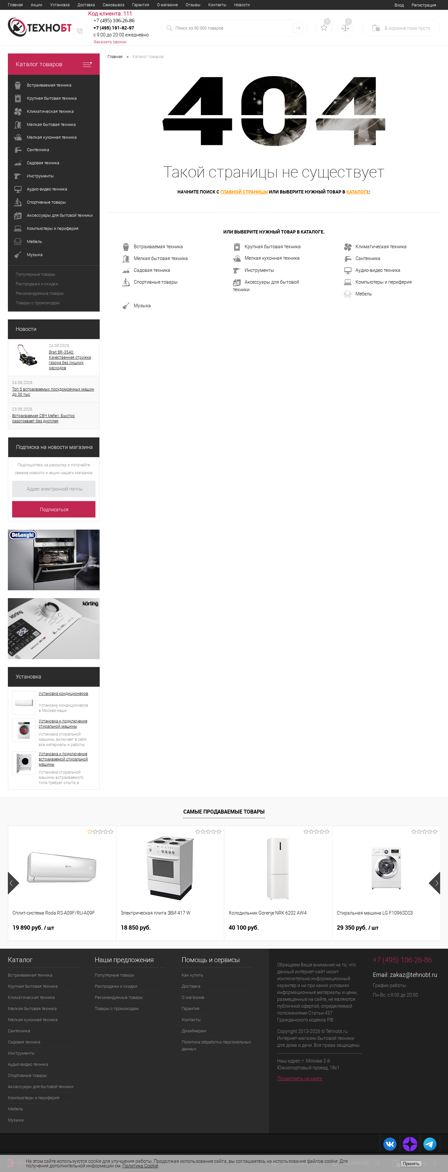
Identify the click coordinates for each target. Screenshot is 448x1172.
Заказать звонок (110, 41)
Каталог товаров (39, 64)
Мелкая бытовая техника (161, 258)
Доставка (86, 5)
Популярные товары (35, 274)
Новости (242, 5)
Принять (411, 1163)
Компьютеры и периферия (384, 282)
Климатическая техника (381, 246)
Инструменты (259, 270)
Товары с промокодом (38, 302)
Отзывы (193, 5)
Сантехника (368, 258)
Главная (15, 5)
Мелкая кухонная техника (272, 258)
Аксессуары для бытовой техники (266, 285)
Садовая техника (152, 270)
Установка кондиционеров (63, 693)
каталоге (357, 192)
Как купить (192, 975)
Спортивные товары (156, 282)
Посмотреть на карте (299, 1078)
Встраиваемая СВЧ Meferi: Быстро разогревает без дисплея (43, 418)
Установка (60, 5)
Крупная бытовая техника (273, 246)
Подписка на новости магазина (54, 447)
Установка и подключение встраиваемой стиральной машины (63, 759)
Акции (36, 5)
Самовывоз (113, 5)
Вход (399, 5)
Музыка (142, 305)
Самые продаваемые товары (224, 811)
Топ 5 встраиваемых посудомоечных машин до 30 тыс (53, 392)
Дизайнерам (194, 1030)
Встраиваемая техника (158, 246)
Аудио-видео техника (378, 270)
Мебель (364, 293)
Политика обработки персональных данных (216, 1045)
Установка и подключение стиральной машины (63, 724)
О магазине (167, 5)
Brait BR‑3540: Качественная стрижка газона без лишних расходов (70, 360)
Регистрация (424, 5)
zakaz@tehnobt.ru (413, 974)
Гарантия (140, 5)
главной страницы (244, 192)
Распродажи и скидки (37, 283)
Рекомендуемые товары (40, 293)
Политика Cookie (140, 1165)
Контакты (217, 5)
